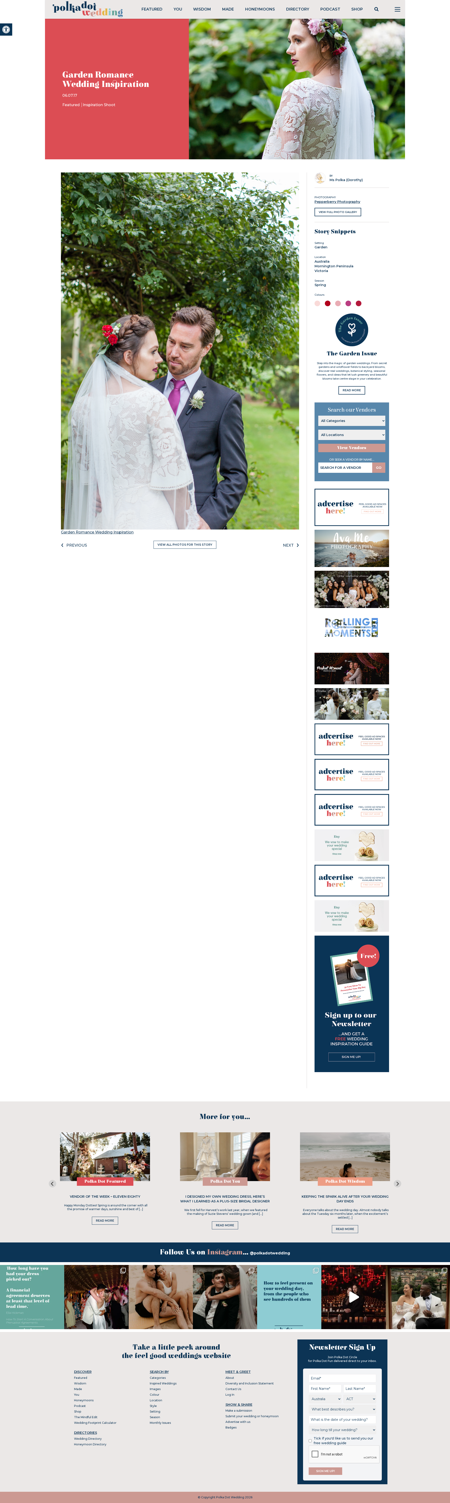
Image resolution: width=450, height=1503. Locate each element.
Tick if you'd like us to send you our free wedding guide (343, 1440)
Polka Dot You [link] (225, 1181)
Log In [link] (229, 1394)
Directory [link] (297, 9)
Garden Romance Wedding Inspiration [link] (97, 532)
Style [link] (153, 1406)
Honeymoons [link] (260, 9)
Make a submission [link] (238, 1410)
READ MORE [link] (352, 390)
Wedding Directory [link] (88, 1438)
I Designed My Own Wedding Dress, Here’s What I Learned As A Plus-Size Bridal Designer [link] (225, 1198)
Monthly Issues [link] (160, 1423)
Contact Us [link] (233, 1389)
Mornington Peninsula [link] (334, 266)
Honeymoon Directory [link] (90, 1444)
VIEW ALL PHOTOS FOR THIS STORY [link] (185, 544)
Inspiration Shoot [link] (99, 105)
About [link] (229, 1378)
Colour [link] (154, 1394)
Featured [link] (152, 9)
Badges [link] (230, 1427)
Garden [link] (321, 247)
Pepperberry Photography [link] (337, 202)
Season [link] (155, 1417)
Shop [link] (357, 9)
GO (379, 468)
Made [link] (228, 9)
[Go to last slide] (52, 1183)
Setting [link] (155, 1411)
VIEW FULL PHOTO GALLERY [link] (338, 212)
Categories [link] (158, 1378)
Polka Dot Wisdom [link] (345, 1181)
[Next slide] (397, 1183)
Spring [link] (320, 285)
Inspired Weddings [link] (163, 1383)
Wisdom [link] (202, 9)
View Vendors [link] (351, 447)
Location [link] (156, 1400)
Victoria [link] (321, 271)
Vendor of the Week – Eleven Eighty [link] (105, 1196)
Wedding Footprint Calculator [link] (95, 1423)
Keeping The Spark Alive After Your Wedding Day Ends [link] (345, 1198)
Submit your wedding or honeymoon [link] (252, 1416)
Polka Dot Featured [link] (105, 1181)
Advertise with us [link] (237, 1422)
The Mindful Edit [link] (86, 1417)
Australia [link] (322, 261)
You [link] (178, 9)
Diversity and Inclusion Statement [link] (249, 1383)
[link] (6, 29)
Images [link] (155, 1389)
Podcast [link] (330, 9)
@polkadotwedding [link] (270, 1253)
